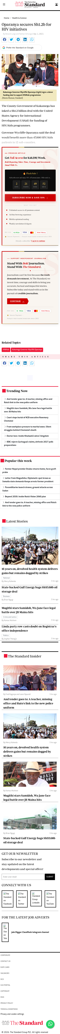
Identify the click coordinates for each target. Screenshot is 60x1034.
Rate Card (5, 967)
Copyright (5, 991)
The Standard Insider (24, 656)
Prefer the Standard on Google (19, 48)
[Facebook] (9, 898)
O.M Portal (5, 985)
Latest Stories (17, 521)
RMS (2, 997)
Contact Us (5, 961)
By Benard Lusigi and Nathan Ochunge (18, 34)
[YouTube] (52, 898)
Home (6, 18)
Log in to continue (38, 241)
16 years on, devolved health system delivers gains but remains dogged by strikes (27, 751)
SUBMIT (49, 877)
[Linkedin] (37, 898)
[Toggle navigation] (4, 5)
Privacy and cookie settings (12, 1014)
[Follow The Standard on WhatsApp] (50, 1024)
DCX (2, 979)
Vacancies (5, 973)
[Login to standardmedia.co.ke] (56, 4)
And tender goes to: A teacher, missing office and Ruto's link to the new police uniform (28, 703)
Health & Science (19, 18)
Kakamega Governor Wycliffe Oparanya (27, 350)
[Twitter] (23, 898)
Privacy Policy (7, 1003)
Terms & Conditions (9, 1009)
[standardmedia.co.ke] (30, 4)
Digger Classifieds (23, 932)
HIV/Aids (6, 350)
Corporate (5, 955)
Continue (17, 301)
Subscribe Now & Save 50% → (30, 198)
